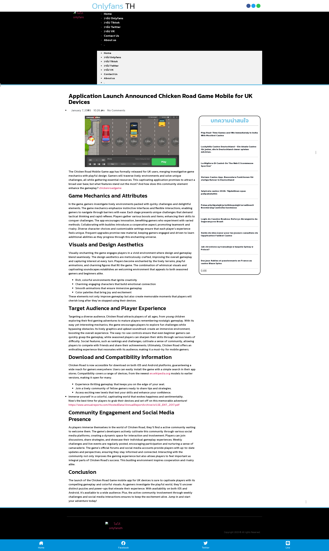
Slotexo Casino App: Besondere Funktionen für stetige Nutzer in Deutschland (227, 178)
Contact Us (111, 74)
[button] (179, 49)
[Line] (258, 6)
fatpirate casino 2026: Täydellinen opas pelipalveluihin (223, 192)
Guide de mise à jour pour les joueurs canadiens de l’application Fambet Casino (229, 234)
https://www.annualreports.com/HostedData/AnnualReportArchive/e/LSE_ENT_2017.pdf (124, 405)
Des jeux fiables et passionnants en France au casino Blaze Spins (226, 262)
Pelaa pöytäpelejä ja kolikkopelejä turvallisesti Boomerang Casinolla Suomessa (227, 206)
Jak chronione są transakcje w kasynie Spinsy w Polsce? (227, 248)
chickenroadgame (110, 188)
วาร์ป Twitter (111, 66)
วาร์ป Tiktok (111, 61)
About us (110, 40)
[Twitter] (253, 6)
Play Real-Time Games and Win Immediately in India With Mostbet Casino (229, 134)
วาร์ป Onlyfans (112, 57)
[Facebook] (248, 6)
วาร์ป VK (109, 70)
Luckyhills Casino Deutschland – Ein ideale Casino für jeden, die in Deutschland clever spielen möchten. (228, 149)
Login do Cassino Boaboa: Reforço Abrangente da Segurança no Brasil (229, 220)
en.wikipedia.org (160, 373)
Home (107, 53)
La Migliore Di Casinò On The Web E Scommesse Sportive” (227, 165)
